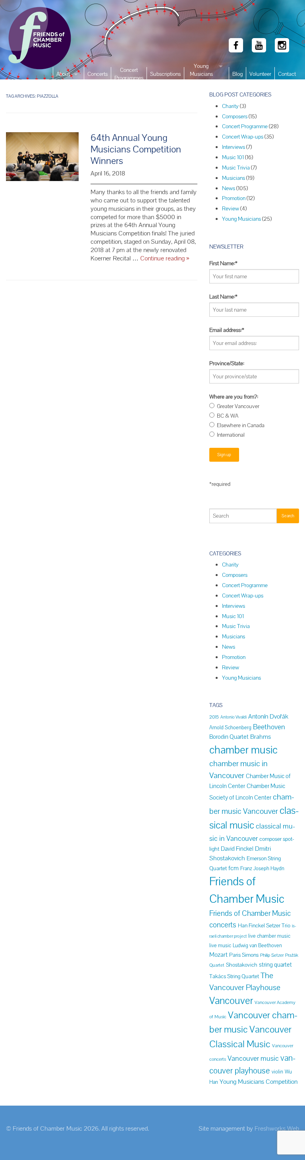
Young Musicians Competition (258, 1081)
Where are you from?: (233, 396)
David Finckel (237, 848)
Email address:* (226, 329)
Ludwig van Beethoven (257, 945)
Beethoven (269, 726)
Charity (230, 106)
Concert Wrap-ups (242, 136)
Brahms (260, 736)
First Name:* (223, 263)
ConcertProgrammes (128, 73)
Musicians (233, 177)
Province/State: (226, 363)
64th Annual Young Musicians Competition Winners (136, 149)
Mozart (218, 954)
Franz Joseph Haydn (262, 868)
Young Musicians (241, 218)
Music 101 (233, 157)
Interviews (233, 146)
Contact (287, 73)
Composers (234, 116)
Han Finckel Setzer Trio (264, 925)
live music (220, 945)
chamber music (243, 750)
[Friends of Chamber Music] (25, 39)
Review (230, 208)
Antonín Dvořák (268, 716)
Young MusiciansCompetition (201, 73)
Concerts (97, 73)
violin (277, 1071)
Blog (237, 73)
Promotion (233, 198)
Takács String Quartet (234, 976)
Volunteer (260, 73)
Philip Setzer (272, 955)
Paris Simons (244, 954)
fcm (233, 868)
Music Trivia (236, 167)
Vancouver (231, 1000)
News (228, 188)
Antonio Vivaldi (233, 717)
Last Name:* (223, 296)
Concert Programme (245, 126)
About (63, 73)
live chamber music (269, 936)
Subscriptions (165, 73)
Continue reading (164, 258)
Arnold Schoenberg (230, 727)
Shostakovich (241, 964)
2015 (214, 717)
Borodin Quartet (229, 736)
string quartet (275, 964)
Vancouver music (253, 1058)
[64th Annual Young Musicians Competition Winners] (42, 160)
